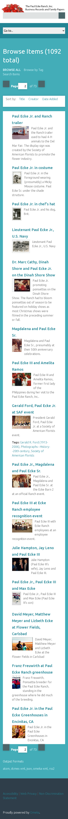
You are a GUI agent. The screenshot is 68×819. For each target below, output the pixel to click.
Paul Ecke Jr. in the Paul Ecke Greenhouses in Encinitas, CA (32, 715)
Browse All (12, 69)
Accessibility (10, 793)
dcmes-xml (18, 768)
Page (14, 86)
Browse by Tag (33, 69)
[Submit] (62, 15)
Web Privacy (28, 793)
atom (6, 768)
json (29, 768)
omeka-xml (40, 768)
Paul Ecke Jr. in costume (32, 168)
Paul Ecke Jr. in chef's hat (33, 204)
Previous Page (6, 84)
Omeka (34, 812)
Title (22, 99)
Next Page (41, 84)
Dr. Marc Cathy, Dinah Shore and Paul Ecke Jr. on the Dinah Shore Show (33, 268)
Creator (33, 99)
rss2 (52, 768)
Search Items (11, 74)
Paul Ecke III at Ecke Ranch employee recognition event (29, 509)
